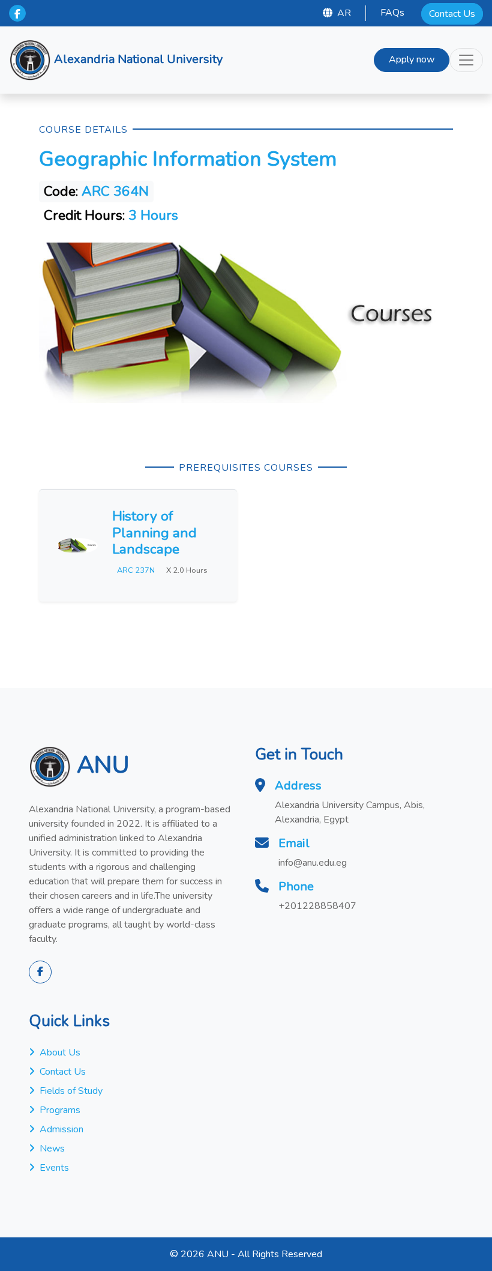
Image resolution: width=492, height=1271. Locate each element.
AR (344, 13)
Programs (60, 1110)
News (52, 1148)
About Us (60, 1052)
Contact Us (452, 13)
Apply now (411, 59)
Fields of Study (71, 1090)
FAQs (392, 12)
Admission (61, 1129)
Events (54, 1167)
